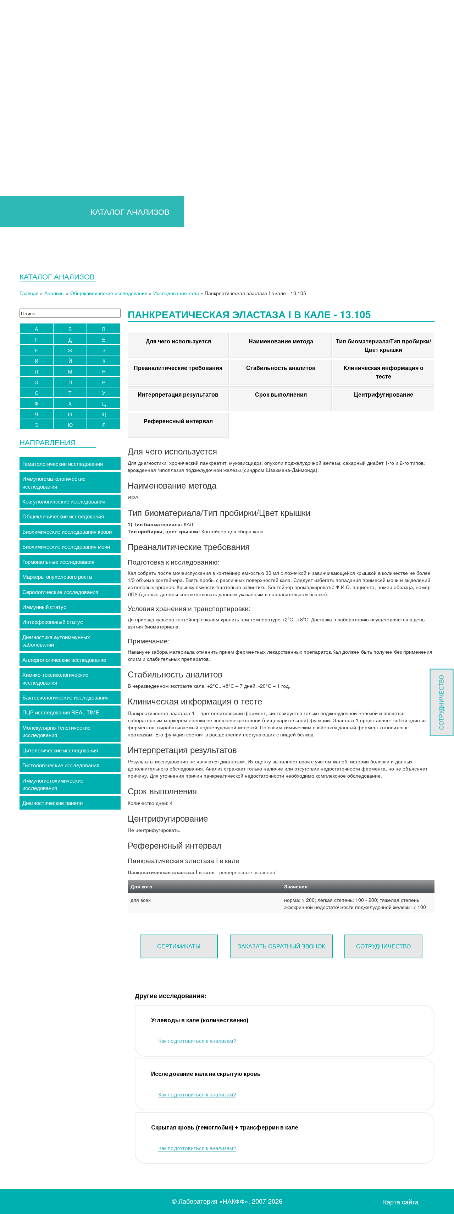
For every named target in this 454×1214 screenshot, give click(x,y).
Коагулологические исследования (63, 501)
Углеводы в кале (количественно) (199, 1020)
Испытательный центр (306, 75)
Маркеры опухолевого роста (57, 576)
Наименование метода (281, 341)
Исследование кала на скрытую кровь (206, 1074)
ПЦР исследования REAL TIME (60, 712)
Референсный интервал (178, 421)
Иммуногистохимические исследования (52, 784)
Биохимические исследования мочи (66, 546)
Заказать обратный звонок (281, 946)
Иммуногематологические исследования (53, 482)
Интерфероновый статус (52, 621)
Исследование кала (176, 292)
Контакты (418, 75)
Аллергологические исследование (64, 659)
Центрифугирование (383, 394)
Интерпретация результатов (178, 394)
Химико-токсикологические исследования (55, 678)
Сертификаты (178, 946)
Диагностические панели (52, 802)
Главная (33, 75)
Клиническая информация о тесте (383, 372)
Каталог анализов (119, 75)
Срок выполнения (281, 394)
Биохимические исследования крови (67, 531)
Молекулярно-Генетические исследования (56, 731)
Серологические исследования (60, 591)
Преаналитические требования (178, 368)
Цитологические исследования (60, 750)
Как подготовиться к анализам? (197, 1041)
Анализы (54, 292)
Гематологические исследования (62, 463)
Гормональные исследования (58, 561)
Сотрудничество (383, 946)
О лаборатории (235, 75)
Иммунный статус (44, 606)
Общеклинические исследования (109, 292)
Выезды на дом (372, 75)
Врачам (66, 75)
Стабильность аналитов (281, 368)
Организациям (175, 75)
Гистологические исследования (60, 765)
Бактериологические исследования (65, 697)
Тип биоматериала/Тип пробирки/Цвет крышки (383, 345)
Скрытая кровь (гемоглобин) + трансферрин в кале (224, 1128)
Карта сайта (401, 1201)
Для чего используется (178, 341)
